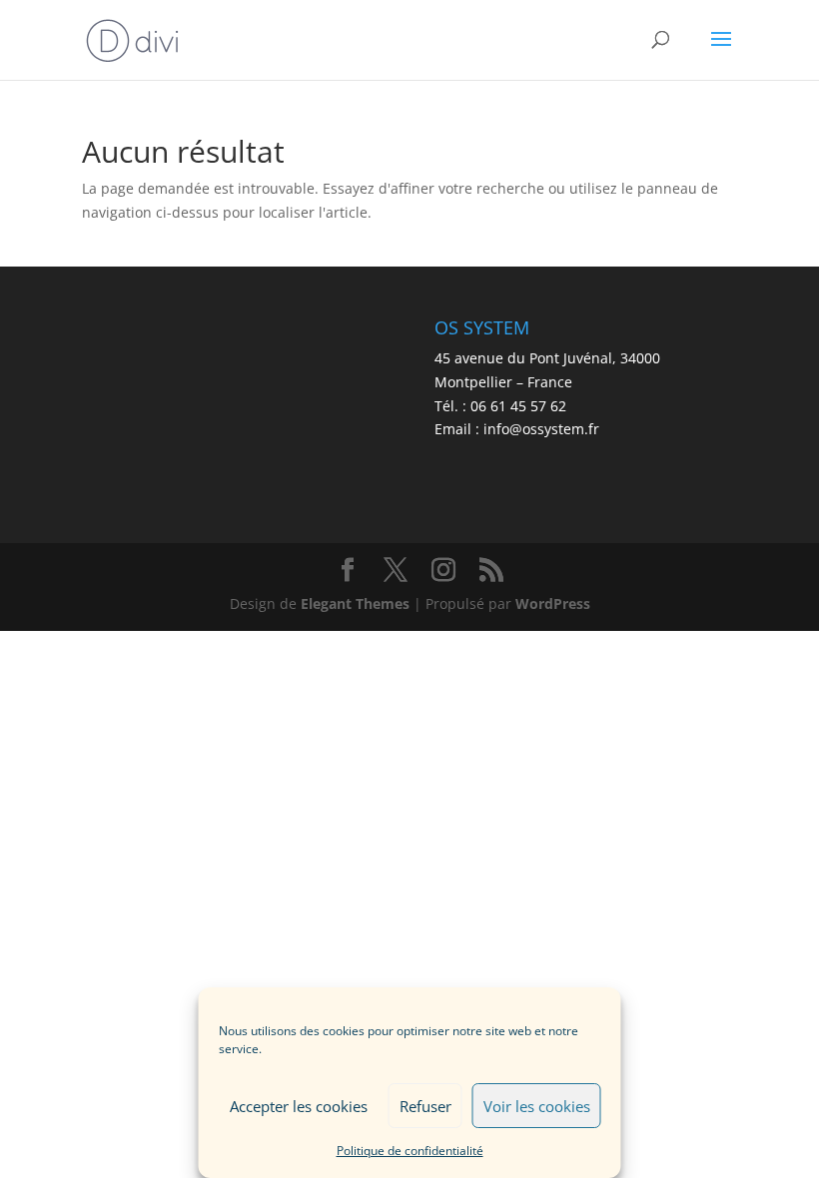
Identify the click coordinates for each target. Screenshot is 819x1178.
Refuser (425, 1106)
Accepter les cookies (299, 1106)
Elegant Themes (355, 603)
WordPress (552, 603)
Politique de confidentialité (410, 1150)
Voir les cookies (536, 1106)
